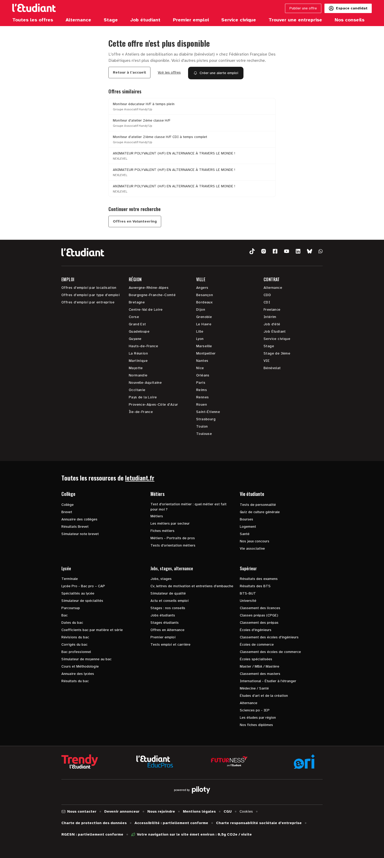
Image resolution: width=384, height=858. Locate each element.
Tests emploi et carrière (170, 644)
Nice (200, 368)
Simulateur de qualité (168, 593)
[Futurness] (229, 761)
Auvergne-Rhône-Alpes (148, 287)
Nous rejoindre (161, 811)
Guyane (135, 339)
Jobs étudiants (162, 615)
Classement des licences (260, 608)
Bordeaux (204, 302)
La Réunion (138, 353)
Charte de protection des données (94, 823)
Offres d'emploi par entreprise (87, 302)
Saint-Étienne (208, 412)
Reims (201, 390)
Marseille (204, 346)
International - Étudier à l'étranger (268, 681)
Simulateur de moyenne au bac (86, 659)
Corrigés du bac (74, 644)
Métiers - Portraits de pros (172, 538)
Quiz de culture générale (260, 512)
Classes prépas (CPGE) (259, 615)
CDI (267, 302)
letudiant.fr (139, 477)
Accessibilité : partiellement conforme (171, 823)
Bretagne (137, 302)
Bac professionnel (76, 652)
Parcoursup (70, 608)
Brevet (66, 512)
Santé (244, 534)
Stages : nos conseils (167, 608)
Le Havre (203, 324)
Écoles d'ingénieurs (255, 630)
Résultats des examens (259, 579)
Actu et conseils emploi (169, 600)
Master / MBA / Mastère (259, 666)
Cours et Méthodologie (80, 666)
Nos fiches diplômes (256, 725)
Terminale (69, 579)
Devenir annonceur (121, 811)
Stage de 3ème (277, 353)
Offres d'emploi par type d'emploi (90, 295)
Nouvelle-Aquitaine (145, 382)
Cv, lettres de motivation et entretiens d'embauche (191, 586)
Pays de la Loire (143, 397)
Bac (64, 615)
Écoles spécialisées (256, 659)
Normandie (138, 375)
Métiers (156, 516)
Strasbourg (206, 419)
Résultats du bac (75, 681)
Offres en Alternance (167, 630)
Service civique (277, 339)
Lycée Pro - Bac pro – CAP (83, 586)
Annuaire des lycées (77, 673)
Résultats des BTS (255, 586)
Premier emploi (163, 637)
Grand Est (137, 324)
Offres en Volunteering (135, 221)
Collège (67, 504)
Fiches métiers (162, 531)
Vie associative (252, 548)
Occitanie (137, 390)
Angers (202, 287)
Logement (248, 526)
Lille (199, 331)
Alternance (273, 287)
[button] (252, 251)
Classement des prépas (259, 622)
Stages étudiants (164, 622)
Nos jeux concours (254, 541)
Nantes (202, 360)
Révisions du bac (75, 637)
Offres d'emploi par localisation (89, 287)
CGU (228, 811)
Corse (134, 317)
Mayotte (136, 368)
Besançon (204, 295)
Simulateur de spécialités (82, 600)
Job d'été (272, 324)
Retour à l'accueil (129, 72)
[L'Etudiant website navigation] (34, 8)
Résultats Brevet (75, 526)
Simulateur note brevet (80, 534)
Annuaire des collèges (79, 519)
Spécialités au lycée (77, 593)
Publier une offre (303, 8)
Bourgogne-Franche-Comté (152, 295)
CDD (267, 295)
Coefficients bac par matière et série (92, 630)
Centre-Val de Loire (146, 309)
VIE (267, 360)
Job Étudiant (275, 331)
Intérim (270, 317)
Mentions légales (199, 811)
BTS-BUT (248, 593)
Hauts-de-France (143, 346)
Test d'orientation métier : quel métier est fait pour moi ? (188, 507)
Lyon (200, 339)
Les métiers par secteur (170, 523)
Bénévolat (272, 368)
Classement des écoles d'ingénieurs (269, 637)
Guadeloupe (139, 331)
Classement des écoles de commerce (270, 652)
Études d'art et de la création (264, 695)
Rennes (202, 397)
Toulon (202, 426)
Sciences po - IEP (255, 710)
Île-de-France (141, 412)
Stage (269, 346)
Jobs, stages (161, 579)
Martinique (138, 360)
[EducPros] (154, 761)
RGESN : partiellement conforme (92, 834)
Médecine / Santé (254, 688)
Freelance (272, 309)
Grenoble (204, 317)
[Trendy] (79, 761)
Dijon (200, 309)
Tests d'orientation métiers (172, 545)
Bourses (246, 519)
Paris (200, 382)
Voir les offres (169, 72)
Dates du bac (72, 622)
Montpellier (206, 353)
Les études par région (258, 717)
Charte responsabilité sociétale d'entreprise (259, 823)
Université (248, 600)
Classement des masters (260, 673)
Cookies (246, 811)
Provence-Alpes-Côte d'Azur (153, 404)
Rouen (201, 404)
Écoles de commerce (257, 644)
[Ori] (304, 761)
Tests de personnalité (258, 504)
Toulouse (204, 433)
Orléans (203, 375)
